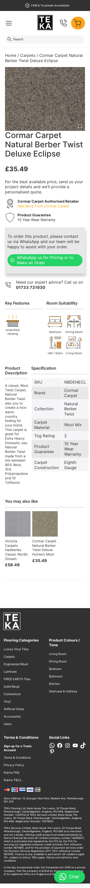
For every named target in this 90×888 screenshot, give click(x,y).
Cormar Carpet (71, 393)
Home (10, 55)
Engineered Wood (16, 664)
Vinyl (7, 701)
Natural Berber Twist (71, 409)
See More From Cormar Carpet (43, 206)
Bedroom (55, 669)
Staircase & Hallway (63, 691)
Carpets (27, 55)
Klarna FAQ (11, 772)
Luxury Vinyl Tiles (16, 649)
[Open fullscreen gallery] (80, 126)
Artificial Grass (14, 709)
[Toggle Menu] (8, 23)
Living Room (57, 654)
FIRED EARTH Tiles (17, 679)
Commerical (12, 694)
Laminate (10, 671)
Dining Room (58, 661)
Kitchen (54, 684)
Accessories (12, 716)
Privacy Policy (14, 765)
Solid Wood (11, 686)
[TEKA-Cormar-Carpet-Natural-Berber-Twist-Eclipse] (45, 99)
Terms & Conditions (17, 757)
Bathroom (55, 676)
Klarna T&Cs (12, 780)
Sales (8, 724)
